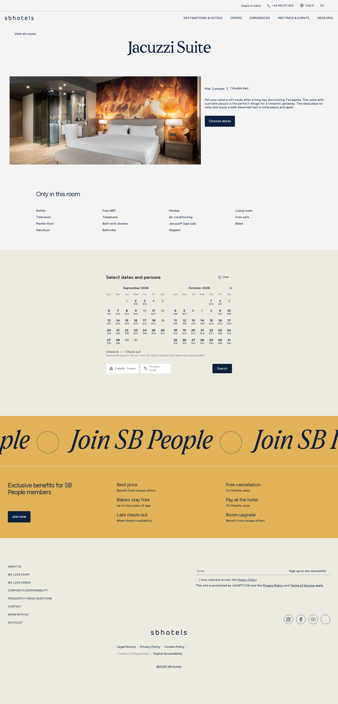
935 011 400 (283, 5)
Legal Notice (126, 647)
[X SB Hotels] (313, 619)
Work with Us (18, 614)
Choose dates (220, 121)
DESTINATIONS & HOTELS (203, 18)
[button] (13, 120)
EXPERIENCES (260, 18)
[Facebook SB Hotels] (301, 619)
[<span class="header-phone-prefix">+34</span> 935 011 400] (269, 5)
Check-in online (251, 5)
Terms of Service (302, 585)
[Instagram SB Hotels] (288, 619)
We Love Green (19, 582)
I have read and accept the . (228, 580)
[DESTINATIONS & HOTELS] (224, 18)
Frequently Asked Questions (30, 598)
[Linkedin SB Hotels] (325, 619)
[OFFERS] (244, 18)
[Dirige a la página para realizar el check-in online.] (238, 5)
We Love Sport (19, 574)
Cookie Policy (174, 647)
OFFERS (236, 18)
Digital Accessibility (167, 653)
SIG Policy (15, 622)
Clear (225, 277)
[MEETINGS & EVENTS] (311, 18)
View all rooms (25, 34)
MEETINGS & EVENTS (293, 18)
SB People (325, 18)
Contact (15, 606)
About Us (14, 566)
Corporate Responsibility (28, 590)
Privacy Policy (247, 580)
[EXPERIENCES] (272, 18)
